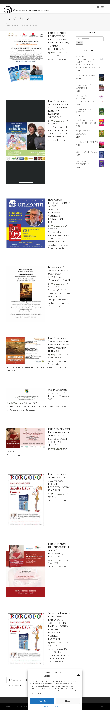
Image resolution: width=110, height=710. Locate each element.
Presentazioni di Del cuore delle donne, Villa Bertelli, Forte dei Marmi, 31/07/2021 (59, 437)
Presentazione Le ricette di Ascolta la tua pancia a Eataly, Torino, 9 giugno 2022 (58, 41)
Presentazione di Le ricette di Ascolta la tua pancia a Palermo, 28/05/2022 (58, 109)
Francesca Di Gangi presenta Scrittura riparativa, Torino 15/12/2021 (59, 274)
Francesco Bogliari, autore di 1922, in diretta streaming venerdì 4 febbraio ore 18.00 (59, 211)
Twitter (19, 2)
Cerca (79, 43)
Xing (11, 2)
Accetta (42, 701)
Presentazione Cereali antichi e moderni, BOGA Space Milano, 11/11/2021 (59, 345)
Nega (67, 701)
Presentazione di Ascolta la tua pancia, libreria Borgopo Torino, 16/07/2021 (59, 482)
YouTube (27, 2)
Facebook (15, 2)
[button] (78, 674)
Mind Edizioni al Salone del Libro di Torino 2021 (58, 394)
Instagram (23, 2)
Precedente (15, 680)
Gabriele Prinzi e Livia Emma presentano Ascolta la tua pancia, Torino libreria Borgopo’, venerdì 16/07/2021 (59, 626)
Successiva (14, 685)
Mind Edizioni (56, 52)
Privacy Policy (59, 707)
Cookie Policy (48, 707)
